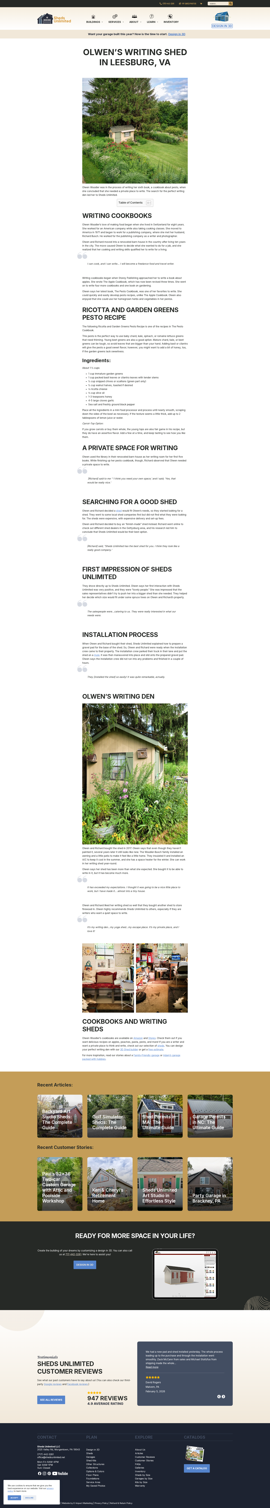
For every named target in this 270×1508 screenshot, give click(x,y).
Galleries (139, 1467)
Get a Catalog (197, 1468)
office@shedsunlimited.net (51, 1457)
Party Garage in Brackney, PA (209, 1198)
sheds (161, 1045)
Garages (90, 1456)
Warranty (140, 1485)
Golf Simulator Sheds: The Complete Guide (109, 1122)
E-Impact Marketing (83, 1503)
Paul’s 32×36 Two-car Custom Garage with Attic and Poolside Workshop (59, 1187)
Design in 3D (93, 1449)
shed (119, 510)
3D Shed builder (129, 1049)
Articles (139, 1453)
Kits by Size (141, 1482)
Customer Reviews (145, 1456)
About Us (140, 1449)
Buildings (93, 21)
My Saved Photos (189, 3)
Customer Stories (144, 1460)
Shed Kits (91, 1460)
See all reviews (51, 1399)
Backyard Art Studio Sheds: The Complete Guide (57, 1120)
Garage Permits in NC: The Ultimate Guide (209, 1122)
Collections (92, 1467)
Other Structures (95, 1464)
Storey (152, 1038)
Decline (29, 1498)
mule (97, 655)
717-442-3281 (73, 1254)
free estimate (155, 1049)
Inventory (171, 21)
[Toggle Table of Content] (147, 202)
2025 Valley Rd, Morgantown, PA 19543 (58, 1449)
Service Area (93, 1482)
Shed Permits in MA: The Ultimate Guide (159, 1122)
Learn (151, 21)
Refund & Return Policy (121, 1503)
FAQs (138, 1464)
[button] (155, 1367)
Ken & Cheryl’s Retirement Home (107, 1196)
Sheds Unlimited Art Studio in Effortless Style (159, 1196)
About (134, 21)
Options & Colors (95, 1471)
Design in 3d (84, 1265)
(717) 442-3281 (168, 3)
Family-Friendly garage (146, 1055)
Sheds (89, 1453)
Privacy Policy (101, 1503)
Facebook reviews (77, 1384)
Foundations (92, 1478)
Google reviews (53, 1384)
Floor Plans (92, 1474)
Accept (14, 1498)
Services (114, 21)
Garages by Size (143, 1478)
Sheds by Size (142, 1474)
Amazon (138, 1038)
